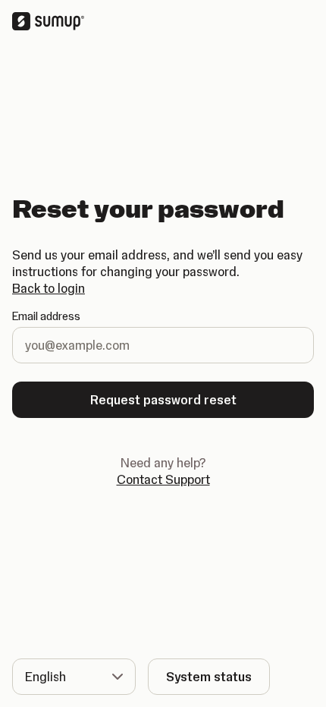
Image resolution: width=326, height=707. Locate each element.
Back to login (48, 288)
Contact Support (163, 479)
